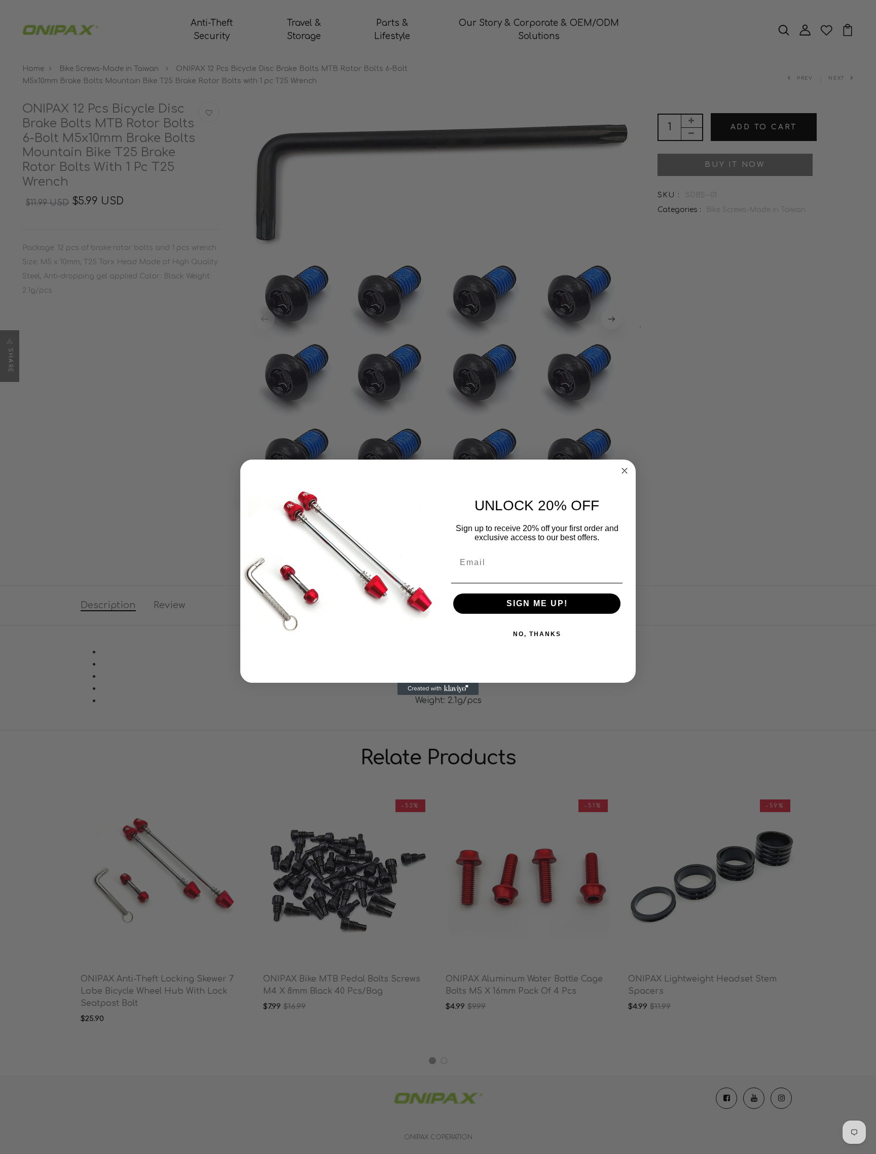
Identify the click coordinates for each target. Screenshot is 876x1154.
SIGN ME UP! (537, 603)
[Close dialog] (624, 471)
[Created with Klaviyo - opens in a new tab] (438, 689)
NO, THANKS (537, 634)
